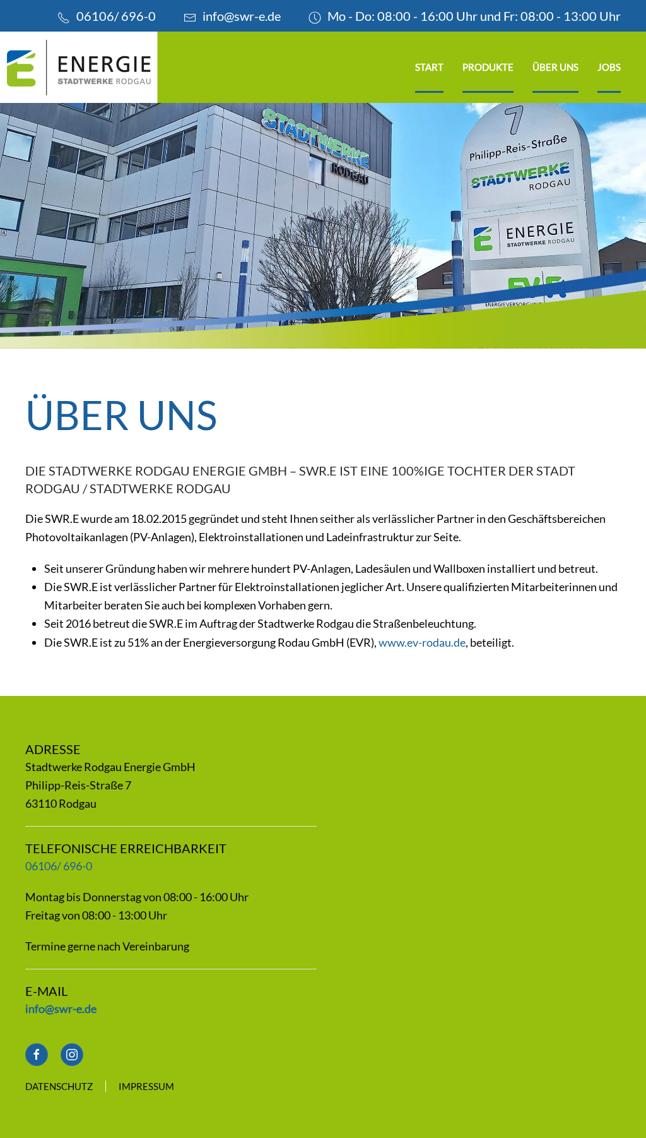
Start (429, 67)
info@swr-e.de (242, 15)
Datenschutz (59, 1086)
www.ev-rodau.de (422, 642)
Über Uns (555, 67)
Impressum (146, 1086)
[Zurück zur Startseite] (79, 67)
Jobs (609, 67)
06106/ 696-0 (116, 15)
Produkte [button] (488, 67)
